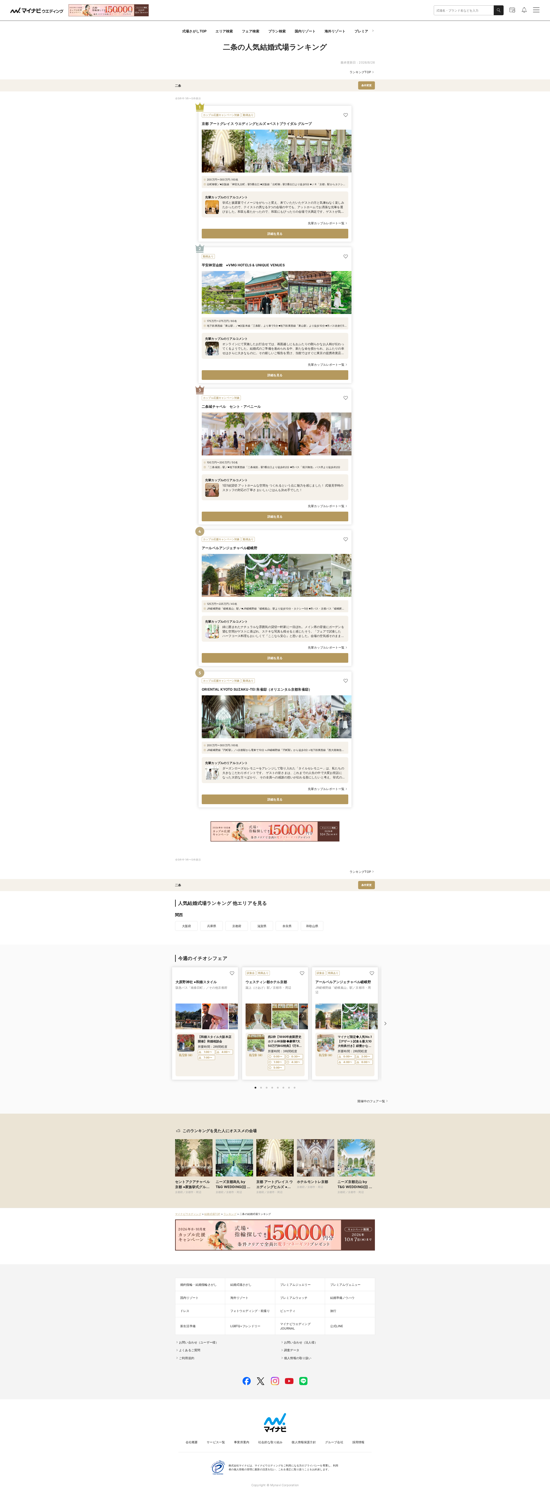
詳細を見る (275, 233)
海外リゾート (335, 31)
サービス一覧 (216, 1442)
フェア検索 (250, 31)
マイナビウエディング (188, 1214)
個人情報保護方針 (304, 1442)
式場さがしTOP (194, 31)
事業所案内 (241, 1442)
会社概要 (192, 1442)
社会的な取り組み (270, 1442)
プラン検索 (277, 31)
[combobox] (463, 10)
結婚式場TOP (212, 1214)
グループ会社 (334, 1442)
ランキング (230, 1214)
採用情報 (358, 1442)
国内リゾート (305, 31)
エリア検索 (224, 31)
